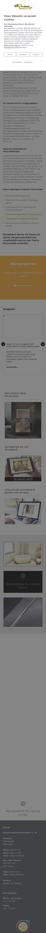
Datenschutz (17, 62)
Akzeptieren (36, 54)
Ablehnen (10, 54)
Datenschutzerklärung (12, 45)
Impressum (28, 62)
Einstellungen (23, 54)
